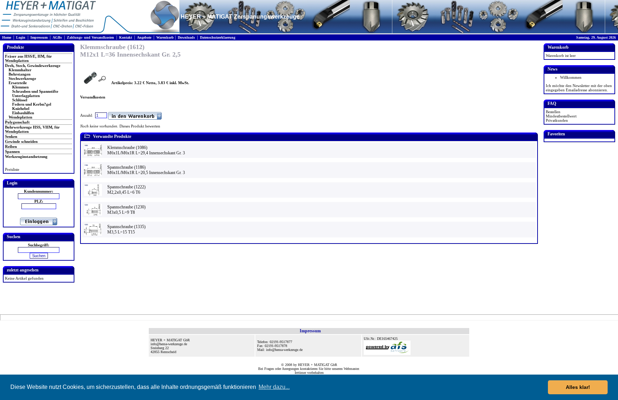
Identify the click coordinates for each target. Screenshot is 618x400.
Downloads (186, 37)
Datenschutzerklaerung (217, 37)
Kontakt (125, 37)
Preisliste (12, 169)
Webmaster (351, 369)
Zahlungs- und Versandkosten (90, 37)
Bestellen (553, 112)
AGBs (57, 37)
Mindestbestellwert (561, 116)
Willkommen (571, 77)
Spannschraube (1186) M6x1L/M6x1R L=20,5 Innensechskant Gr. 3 (146, 170)
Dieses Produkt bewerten (139, 126)
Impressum (39, 37)
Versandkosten (92, 97)
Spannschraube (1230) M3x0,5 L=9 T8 (126, 209)
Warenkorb (165, 37)
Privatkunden (557, 120)
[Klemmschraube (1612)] (90, 83)
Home (6, 37)
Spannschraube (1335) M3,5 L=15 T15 (126, 229)
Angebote (144, 37)
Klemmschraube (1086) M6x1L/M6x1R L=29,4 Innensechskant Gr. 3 (146, 150)
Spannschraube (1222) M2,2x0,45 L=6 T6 (126, 189)
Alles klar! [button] (578, 387)
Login (20, 37)
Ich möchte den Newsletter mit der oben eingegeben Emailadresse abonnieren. (579, 87)
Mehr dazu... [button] (274, 387)
